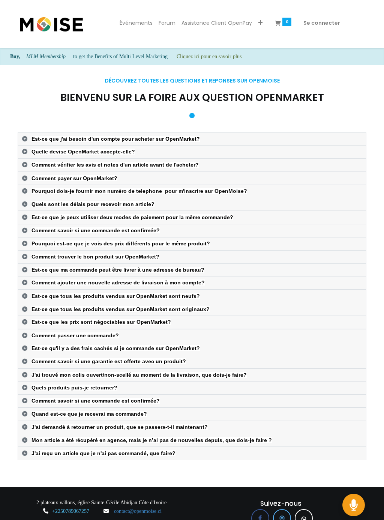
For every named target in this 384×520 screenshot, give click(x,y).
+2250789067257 (70, 511)
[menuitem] (136, 23)
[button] (260, 23)
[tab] (192, 139)
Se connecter (321, 23)
